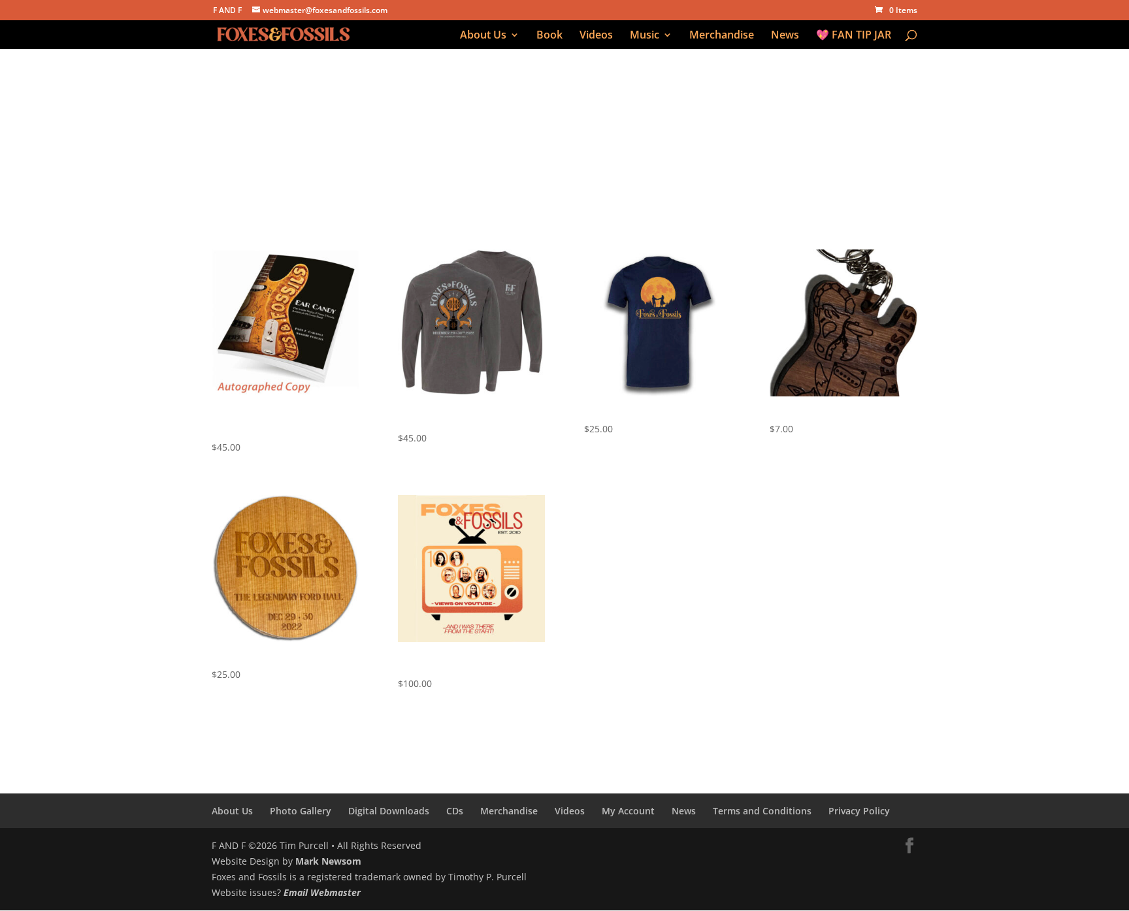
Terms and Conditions (762, 811)
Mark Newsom (328, 861)
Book (549, 36)
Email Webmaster (322, 892)
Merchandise (721, 36)
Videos (596, 36)
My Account (628, 811)
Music (644, 36)
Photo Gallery (300, 811)
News (785, 36)
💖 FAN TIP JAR (853, 36)
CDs (454, 811)
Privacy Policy (859, 811)
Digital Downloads (388, 811)
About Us (483, 36)
